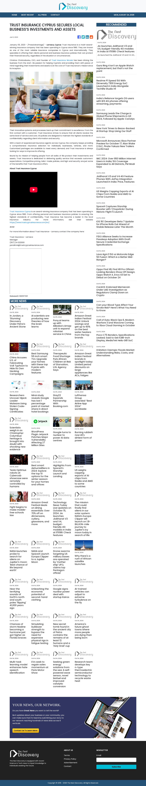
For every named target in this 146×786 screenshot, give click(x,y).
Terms (67, 755)
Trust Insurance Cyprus (20, 211)
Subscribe (116, 767)
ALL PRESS (42, 15)
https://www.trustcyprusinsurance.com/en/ (29, 222)
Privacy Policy (70, 759)
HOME (14, 15)
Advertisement (70, 762)
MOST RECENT (27, 15)
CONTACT (55, 15)
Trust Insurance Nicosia (62, 60)
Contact (67, 766)
